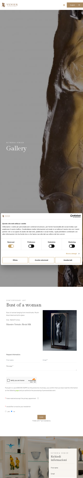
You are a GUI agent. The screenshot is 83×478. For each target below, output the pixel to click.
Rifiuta (15, 260)
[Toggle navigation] (64, 5)
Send (42, 417)
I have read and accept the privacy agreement (20, 398)
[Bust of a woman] (60, 330)
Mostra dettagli (71, 253)
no (14, 411)
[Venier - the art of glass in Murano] (10, 5)
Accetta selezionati (41, 260)
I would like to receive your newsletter (18, 406)
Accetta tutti (68, 260)
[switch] (31, 246)
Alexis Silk (26, 324)
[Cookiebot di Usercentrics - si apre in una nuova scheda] (72, 216)
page (17, 390)
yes (8, 411)
